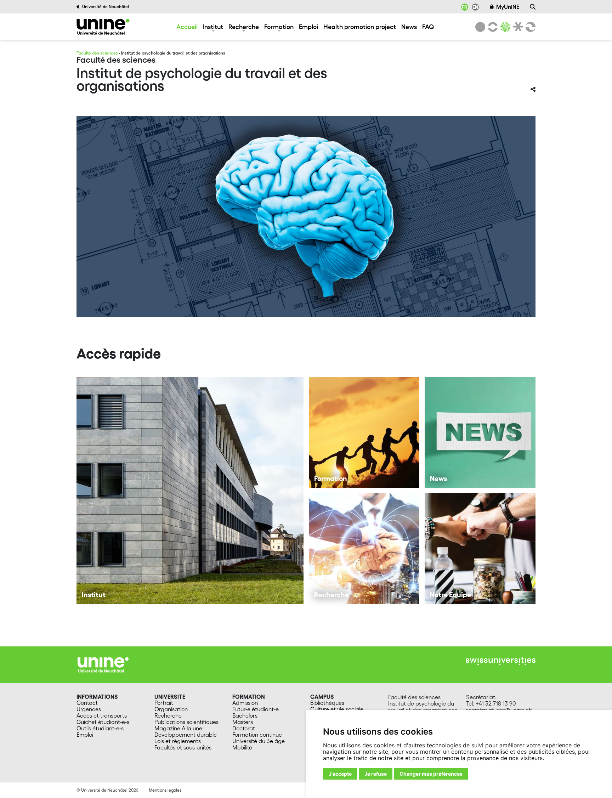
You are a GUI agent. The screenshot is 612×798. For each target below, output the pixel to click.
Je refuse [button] (375, 774)
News (409, 26)
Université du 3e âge (258, 741)
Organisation (171, 709)
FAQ (428, 26)
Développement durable (185, 734)
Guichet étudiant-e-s (102, 722)
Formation (279, 26)
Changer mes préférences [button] (431, 774)
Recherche (243, 26)
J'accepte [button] (340, 774)
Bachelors (244, 715)
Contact (87, 703)
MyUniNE (507, 7)
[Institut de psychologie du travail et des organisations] (103, 27)
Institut (213, 26)
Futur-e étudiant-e (255, 709)
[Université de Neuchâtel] (480, 27)
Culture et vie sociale (336, 709)
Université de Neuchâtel (105, 6)
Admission (245, 703)
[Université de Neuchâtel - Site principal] (103, 664)
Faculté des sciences (97, 53)
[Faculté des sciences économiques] (529, 27)
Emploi (308, 26)
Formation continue (257, 734)
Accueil (187, 26)
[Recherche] (533, 7)
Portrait (163, 703)
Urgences (88, 709)
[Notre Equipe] (480, 548)
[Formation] (364, 432)
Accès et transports (101, 715)
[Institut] (190, 490)
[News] (480, 432)
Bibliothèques (327, 703)
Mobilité (242, 747)
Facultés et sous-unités (182, 747)
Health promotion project (359, 26)
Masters (242, 722)
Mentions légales (165, 790)
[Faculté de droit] (516, 27)
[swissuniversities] (501, 661)
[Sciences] (504, 27)
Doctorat (243, 728)
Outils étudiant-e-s (100, 728)
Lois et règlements (177, 741)
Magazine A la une (178, 728)
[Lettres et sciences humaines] (491, 27)
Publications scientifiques (186, 722)
